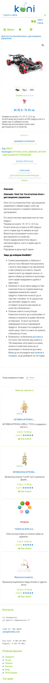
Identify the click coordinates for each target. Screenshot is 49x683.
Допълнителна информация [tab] (24, 175)
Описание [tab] (24, 170)
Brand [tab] (24, 180)
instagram (12, 355)
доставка (37, 336)
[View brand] (24, 103)
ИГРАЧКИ (16, 151)
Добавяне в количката (24, 141)
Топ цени (7, 678)
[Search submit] (45, 15)
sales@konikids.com (11, 631)
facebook (38, 352)
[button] (9, 29)
